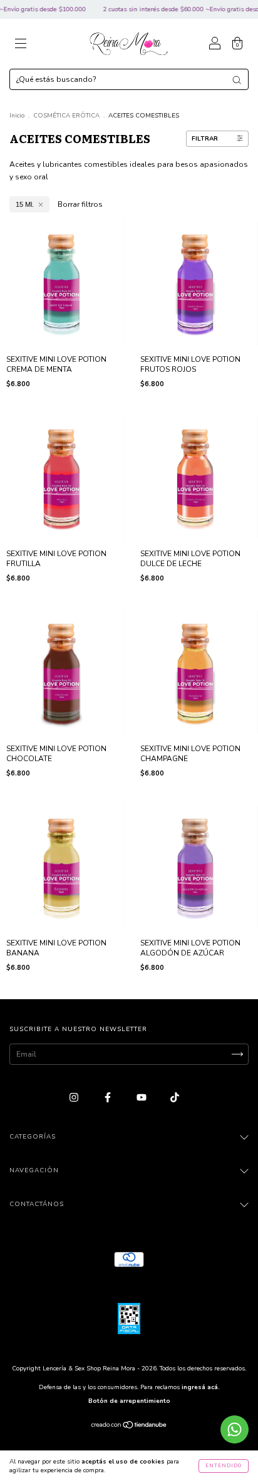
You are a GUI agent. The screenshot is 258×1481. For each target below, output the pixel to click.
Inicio (16, 115)
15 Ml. (25, 204)
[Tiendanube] (129, 1427)
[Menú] (20, 46)
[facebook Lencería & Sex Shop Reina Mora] (108, 1097)
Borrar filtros (80, 204)
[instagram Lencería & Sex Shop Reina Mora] (75, 1097)
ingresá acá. (201, 1387)
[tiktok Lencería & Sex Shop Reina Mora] (174, 1097)
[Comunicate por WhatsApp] (234, 1429)
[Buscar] (236, 80)
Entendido (223, 1465)
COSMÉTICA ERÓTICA (66, 115)
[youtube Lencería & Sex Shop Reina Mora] (142, 1097)
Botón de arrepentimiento (129, 1401)
